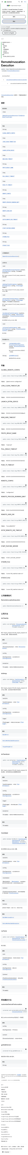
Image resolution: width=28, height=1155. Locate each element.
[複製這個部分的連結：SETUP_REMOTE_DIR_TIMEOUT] (23, 530)
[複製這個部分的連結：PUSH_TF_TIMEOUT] (15, 465)
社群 (10, 1146)
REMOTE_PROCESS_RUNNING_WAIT (11, 202)
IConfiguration (6, 271)
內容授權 (19, 1074)
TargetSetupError (7, 746)
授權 (19, 1146)
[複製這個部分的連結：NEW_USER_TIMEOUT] (17, 417)
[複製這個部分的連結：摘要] (6, 103)
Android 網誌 (4, 1112)
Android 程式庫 (4, 1087)
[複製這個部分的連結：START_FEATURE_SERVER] (19, 546)
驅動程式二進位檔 (5, 1099)
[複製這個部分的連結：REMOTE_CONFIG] (14, 481)
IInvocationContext (14, 269)
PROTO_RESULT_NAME (8, 167)
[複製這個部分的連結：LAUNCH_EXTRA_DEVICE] (19, 402)
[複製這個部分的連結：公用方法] (9, 614)
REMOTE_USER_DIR (7, 211)
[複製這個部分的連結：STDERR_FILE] (11, 562)
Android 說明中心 (5, 1127)
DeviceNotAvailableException (11, 740)
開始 (14, 21)
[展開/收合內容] (11, 42)
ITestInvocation (13, 893)
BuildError (6, 734)
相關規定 (3, 1089)
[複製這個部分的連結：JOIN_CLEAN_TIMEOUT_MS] (21, 386)
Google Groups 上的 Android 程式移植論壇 (11, 1121)
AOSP (2, 39)
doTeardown (6, 298)
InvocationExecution (13, 71)
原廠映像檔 (3, 1096)
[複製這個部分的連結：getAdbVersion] (12, 1045)
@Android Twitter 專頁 (6, 1107)
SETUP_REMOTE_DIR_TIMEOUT (10, 219)
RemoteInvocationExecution (10, 256)
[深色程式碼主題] (26, 374)
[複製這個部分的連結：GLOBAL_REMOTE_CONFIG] (21, 370)
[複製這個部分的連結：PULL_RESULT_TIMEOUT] (18, 449)
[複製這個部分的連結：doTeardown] (11, 754)
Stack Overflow (4, 1139)
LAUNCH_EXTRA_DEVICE (8, 150)
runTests (5, 327)
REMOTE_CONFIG (7, 193)
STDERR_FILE (6, 237)
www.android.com (5, 1134)
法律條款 (14, 1146)
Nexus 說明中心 (4, 1132)
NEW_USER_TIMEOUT (7, 159)
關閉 (14, 17)
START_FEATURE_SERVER (9, 228)
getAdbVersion (13, 355)
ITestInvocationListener (17, 316)
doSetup (5, 284)
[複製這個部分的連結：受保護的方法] (12, 1000)
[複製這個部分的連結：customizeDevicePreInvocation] (23, 1004)
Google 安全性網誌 (5, 1114)
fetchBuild (6, 313)
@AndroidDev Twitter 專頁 (7, 1109)
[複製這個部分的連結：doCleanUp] (9, 618)
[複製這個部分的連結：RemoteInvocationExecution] (21, 600)
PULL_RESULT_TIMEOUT (8, 176)
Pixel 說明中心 (4, 1129)
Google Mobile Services (6, 1136)
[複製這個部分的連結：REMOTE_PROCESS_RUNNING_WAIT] (2, 499)
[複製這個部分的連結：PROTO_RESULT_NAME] (17, 433)
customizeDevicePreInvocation (14, 344)
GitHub (2, 1101)
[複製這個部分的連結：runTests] (8, 931)
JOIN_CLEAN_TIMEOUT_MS (9, 141)
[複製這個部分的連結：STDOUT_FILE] (11, 578)
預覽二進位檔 (4, 1094)
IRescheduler (20, 314)
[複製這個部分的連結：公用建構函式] (12, 596)
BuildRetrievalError (8, 917)
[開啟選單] (2, 1)
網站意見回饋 (5, 1148)
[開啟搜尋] (19, 2)
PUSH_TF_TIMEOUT (7, 185)
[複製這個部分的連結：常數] (6, 366)
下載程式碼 (3, 1092)
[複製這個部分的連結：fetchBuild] (9, 833)
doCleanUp (5, 269)
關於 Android (4, 1146)
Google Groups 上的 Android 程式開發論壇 (11, 1119)
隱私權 (22, 1146)
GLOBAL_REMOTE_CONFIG (9, 133)
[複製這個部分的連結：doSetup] (8, 673)
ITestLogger (19, 285)
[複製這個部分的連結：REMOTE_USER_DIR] (15, 514)
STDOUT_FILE (6, 245)
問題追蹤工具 (4, 1141)
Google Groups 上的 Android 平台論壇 (10, 1116)
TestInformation (12, 284)
